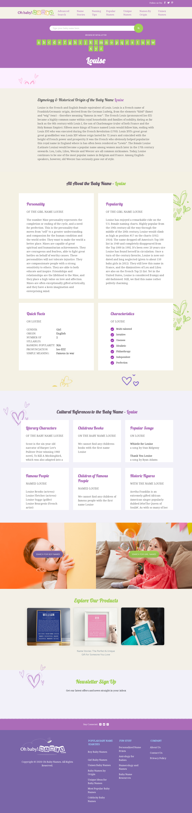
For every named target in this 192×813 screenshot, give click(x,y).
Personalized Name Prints (130, 749)
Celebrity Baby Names (96, 799)
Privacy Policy (158, 758)
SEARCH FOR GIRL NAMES (144, 554)
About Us (155, 747)
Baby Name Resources (125, 776)
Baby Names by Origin (97, 772)
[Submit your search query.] (138, 28)
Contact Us (156, 752)
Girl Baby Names (97, 759)
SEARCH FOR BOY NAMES (48, 554)
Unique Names (127, 12)
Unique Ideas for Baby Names (97, 781)
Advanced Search (63, 12)
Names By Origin (145, 12)
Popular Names (111, 12)
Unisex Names (162, 12)
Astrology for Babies (126, 758)
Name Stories (81, 12)
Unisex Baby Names (99, 765)
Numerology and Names (128, 767)
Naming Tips (96, 12)
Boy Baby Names (97, 751)
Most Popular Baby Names (99, 790)
